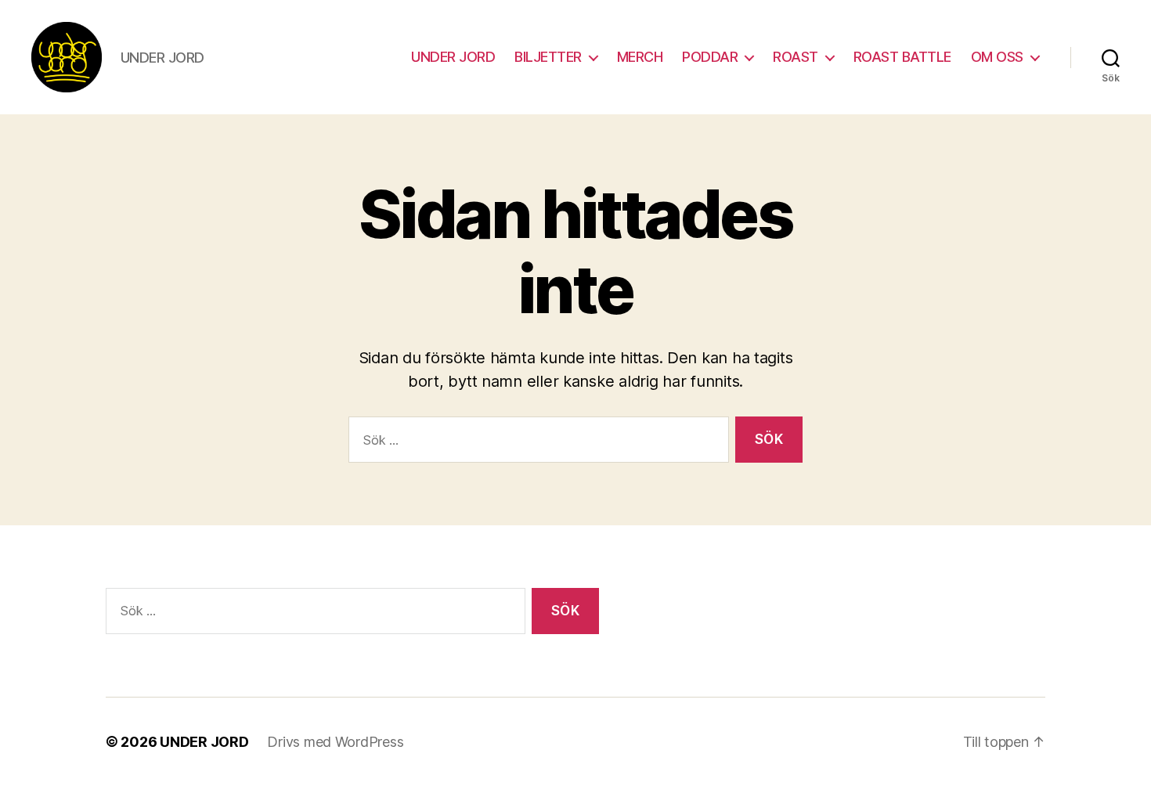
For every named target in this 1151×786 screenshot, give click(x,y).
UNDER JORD (453, 57)
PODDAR (710, 57)
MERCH (640, 57)
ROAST (795, 57)
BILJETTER (548, 57)
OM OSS (997, 57)
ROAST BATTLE (902, 57)
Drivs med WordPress (335, 742)
